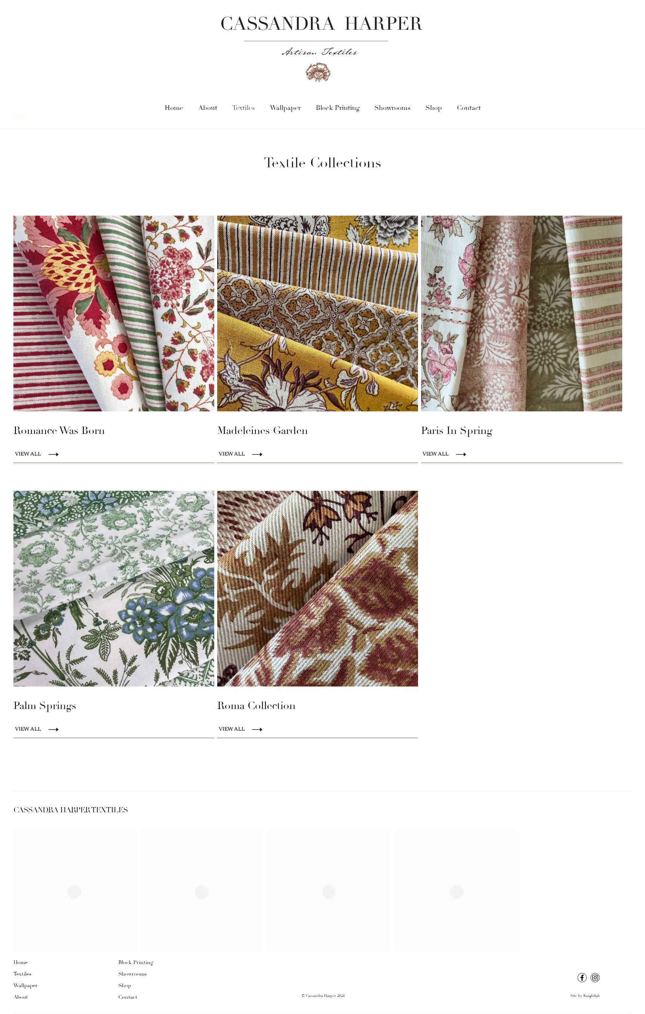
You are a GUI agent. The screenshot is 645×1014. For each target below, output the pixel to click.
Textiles (243, 108)
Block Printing (337, 108)
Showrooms (392, 108)
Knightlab (591, 995)
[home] (322, 50)
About (207, 108)
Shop (434, 108)
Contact (469, 108)
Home (174, 108)
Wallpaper (285, 108)
